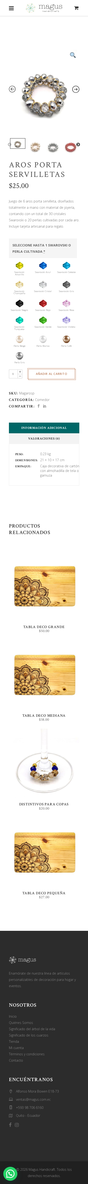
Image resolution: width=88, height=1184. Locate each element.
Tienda (14, 1041)
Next (78, 144)
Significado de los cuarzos (28, 1035)
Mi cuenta (16, 1048)
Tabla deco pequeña (43, 893)
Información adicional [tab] (44, 428)
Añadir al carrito (51, 374)
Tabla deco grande (44, 627)
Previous (9, 144)
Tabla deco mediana (44, 715)
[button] (10, 1174)
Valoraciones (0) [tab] (44, 439)
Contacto (16, 1060)
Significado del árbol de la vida (32, 1029)
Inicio (13, 1016)
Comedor (42, 399)
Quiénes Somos (21, 1022)
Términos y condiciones (27, 1054)
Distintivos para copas (44, 804)
